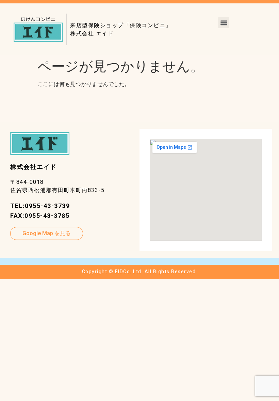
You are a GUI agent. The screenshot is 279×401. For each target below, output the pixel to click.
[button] (223, 22)
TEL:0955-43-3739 (40, 205)
